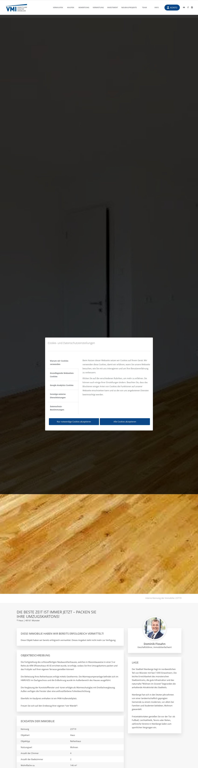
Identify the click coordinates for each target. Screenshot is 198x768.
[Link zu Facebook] (188, 7)
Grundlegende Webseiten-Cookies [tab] (62, 375)
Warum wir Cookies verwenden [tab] (59, 362)
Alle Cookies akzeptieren (125, 421)
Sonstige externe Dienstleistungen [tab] (58, 396)
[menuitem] (58, 7)
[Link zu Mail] (184, 7)
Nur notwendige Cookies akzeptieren (74, 421)
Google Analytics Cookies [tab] (61, 385)
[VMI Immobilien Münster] (16, 7)
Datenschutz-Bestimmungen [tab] (57, 408)
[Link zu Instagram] (192, 7)
